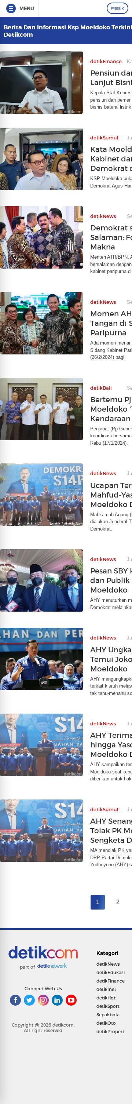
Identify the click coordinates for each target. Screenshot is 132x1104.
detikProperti (110, 1031)
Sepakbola (108, 1014)
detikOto (106, 1023)
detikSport (108, 1006)
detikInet (106, 989)
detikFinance (110, 981)
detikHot (105, 998)
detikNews (108, 964)
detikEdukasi (110, 972)
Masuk (117, 8)
